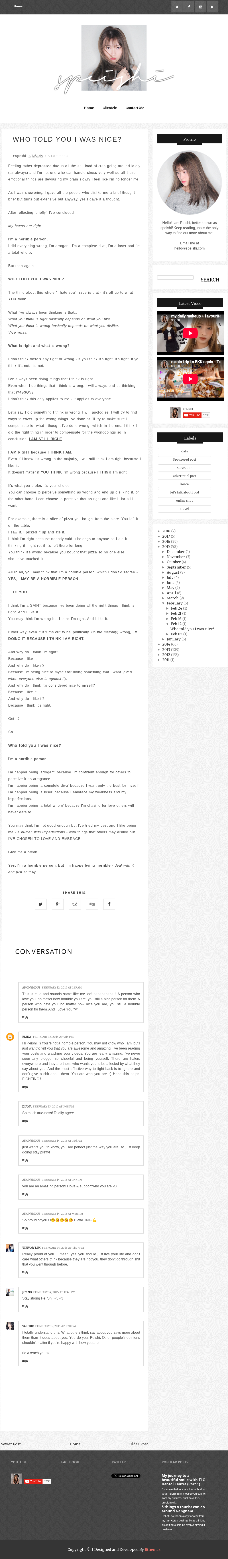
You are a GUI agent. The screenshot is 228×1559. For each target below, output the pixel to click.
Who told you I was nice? (192, 629)
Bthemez (153, 1549)
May (171, 587)
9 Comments (58, 156)
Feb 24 (177, 608)
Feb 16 (176, 618)
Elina (27, 1036)
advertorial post (184, 476)
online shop (184, 501)
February (175, 603)
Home (18, 6)
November (176, 557)
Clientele (110, 108)
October (174, 562)
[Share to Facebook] (109, 904)
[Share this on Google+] (58, 904)
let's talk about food (184, 492)
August (173, 572)
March (173, 598)
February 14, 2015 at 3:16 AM (62, 1140)
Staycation (184, 468)
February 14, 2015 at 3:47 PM (62, 1179)
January (174, 639)
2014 (166, 644)
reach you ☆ (39, 1353)
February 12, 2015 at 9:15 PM (53, 1036)
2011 (166, 660)
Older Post (138, 1444)
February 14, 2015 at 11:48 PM (54, 1292)
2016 (166, 541)
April (172, 593)
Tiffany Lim (31, 1247)
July (170, 577)
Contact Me (135, 108)
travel (184, 509)
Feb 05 (177, 634)
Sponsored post (184, 460)
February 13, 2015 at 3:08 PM (53, 1106)
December (176, 551)
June (171, 582)
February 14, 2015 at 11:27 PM (63, 1247)
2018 (166, 531)
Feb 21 (176, 613)
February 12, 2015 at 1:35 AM (62, 987)
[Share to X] (41, 904)
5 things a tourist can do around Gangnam (183, 1508)
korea (184, 484)
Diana (26, 1106)
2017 (166, 536)
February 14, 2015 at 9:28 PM (62, 1213)
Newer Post (10, 1444)
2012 (166, 654)
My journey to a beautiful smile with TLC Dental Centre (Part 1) (183, 1479)
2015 (166, 546)
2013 (166, 649)
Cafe (184, 451)
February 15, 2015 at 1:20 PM (55, 1326)
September (177, 567)
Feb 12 (176, 624)
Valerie (28, 1326)
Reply (25, 1017)
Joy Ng (27, 1292)
